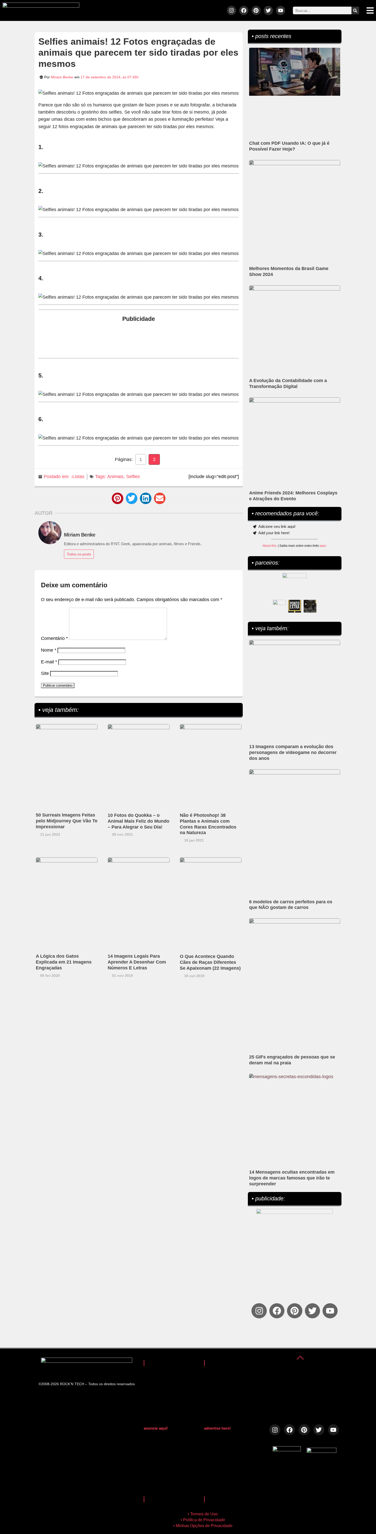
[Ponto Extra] (294, 606)
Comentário (54, 638)
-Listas (77, 476)
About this (269, 545)
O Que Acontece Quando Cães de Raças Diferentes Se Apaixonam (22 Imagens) (210, 962)
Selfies (133, 476)
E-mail (49, 661)
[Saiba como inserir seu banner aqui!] (279, 606)
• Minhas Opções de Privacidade (203, 1526)
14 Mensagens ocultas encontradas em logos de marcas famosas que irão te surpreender (292, 1178)
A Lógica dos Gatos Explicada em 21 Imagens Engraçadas (64, 962)
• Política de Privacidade (203, 1520)
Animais (115, 476)
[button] (117, 498)
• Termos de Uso (203, 1514)
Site (45, 673)
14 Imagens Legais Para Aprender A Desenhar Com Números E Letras (137, 962)
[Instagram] (231, 10)
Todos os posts (79, 554)
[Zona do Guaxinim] (310, 606)
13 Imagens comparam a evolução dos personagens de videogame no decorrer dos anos (293, 752)
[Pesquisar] (355, 10)
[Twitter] (268, 10)
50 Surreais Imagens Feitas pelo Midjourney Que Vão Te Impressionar (66, 820)
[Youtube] (280, 10)
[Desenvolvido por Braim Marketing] (321, 1451)
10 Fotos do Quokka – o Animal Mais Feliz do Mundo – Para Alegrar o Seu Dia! (138, 821)
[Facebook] (243, 10)
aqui (323, 545)
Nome (48, 650)
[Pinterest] (256, 10)
